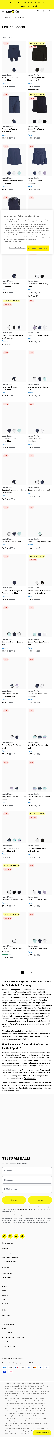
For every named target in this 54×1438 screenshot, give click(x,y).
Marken (7, 17)
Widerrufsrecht (37, 1363)
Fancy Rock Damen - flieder (38, 335)
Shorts (31, 1076)
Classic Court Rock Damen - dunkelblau (13, 182)
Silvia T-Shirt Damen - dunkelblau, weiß (10, 849)
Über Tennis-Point (8, 1324)
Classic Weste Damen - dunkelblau (37, 440)
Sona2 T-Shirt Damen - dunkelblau (11, 285)
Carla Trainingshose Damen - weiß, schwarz (13, 336)
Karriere (4, 1291)
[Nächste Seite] (35, 972)
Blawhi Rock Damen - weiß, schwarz (12, 950)
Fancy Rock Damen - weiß (38, 900)
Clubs (4, 1299)
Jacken (42, 1055)
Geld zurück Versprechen (10, 1257)
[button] (3, 11)
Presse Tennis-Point (8, 1346)
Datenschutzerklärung (9, 1363)
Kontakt (4, 1320)
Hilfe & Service (7, 1273)
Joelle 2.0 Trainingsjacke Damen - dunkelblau (12, 592)
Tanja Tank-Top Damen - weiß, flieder (14, 798)
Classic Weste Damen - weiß (39, 490)
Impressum (22, 1363)
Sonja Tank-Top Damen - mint (39, 542)
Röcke (15, 1058)
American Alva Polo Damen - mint (13, 643)
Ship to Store (6, 1304)
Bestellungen (6, 1277)
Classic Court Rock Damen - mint (39, 643)
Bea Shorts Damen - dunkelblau (10, 130)
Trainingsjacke (30, 1078)
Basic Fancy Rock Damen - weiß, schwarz (38, 849)
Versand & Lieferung (8, 1333)
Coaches (5, 1295)
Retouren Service (7, 1282)
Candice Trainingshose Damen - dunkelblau (14, 491)
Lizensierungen (7, 1253)
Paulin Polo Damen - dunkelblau (10, 440)
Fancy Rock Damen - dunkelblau (35, 182)
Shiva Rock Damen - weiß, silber (38, 285)
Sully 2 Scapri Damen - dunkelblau (11, 79)
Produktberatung (7, 1342)
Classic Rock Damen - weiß (13, 900)
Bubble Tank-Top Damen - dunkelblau (38, 695)
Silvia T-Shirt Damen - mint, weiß (38, 746)
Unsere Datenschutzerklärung (12, 1215)
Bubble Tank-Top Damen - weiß (12, 746)
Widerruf (5, 1248)
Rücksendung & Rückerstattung (13, 1337)
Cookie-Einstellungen (9, 1261)
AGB (29, 1363)
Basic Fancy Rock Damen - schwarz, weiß (38, 79)
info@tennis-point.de (23, 1209)
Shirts (24, 1058)
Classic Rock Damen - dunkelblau (36, 130)
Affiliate (4, 1286)
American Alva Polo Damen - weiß (38, 388)
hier (3, 1091)
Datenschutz (9, 241)
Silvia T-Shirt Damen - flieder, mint (39, 798)
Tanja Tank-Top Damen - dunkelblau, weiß (12, 695)
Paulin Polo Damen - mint (37, 949)
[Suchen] (38, 11)
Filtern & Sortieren (42, 1433)
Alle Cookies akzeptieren (38, 248)
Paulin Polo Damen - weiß (12, 542)
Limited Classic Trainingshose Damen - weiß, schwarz (39, 592)
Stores (4, 1328)
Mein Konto (6, 1315)
